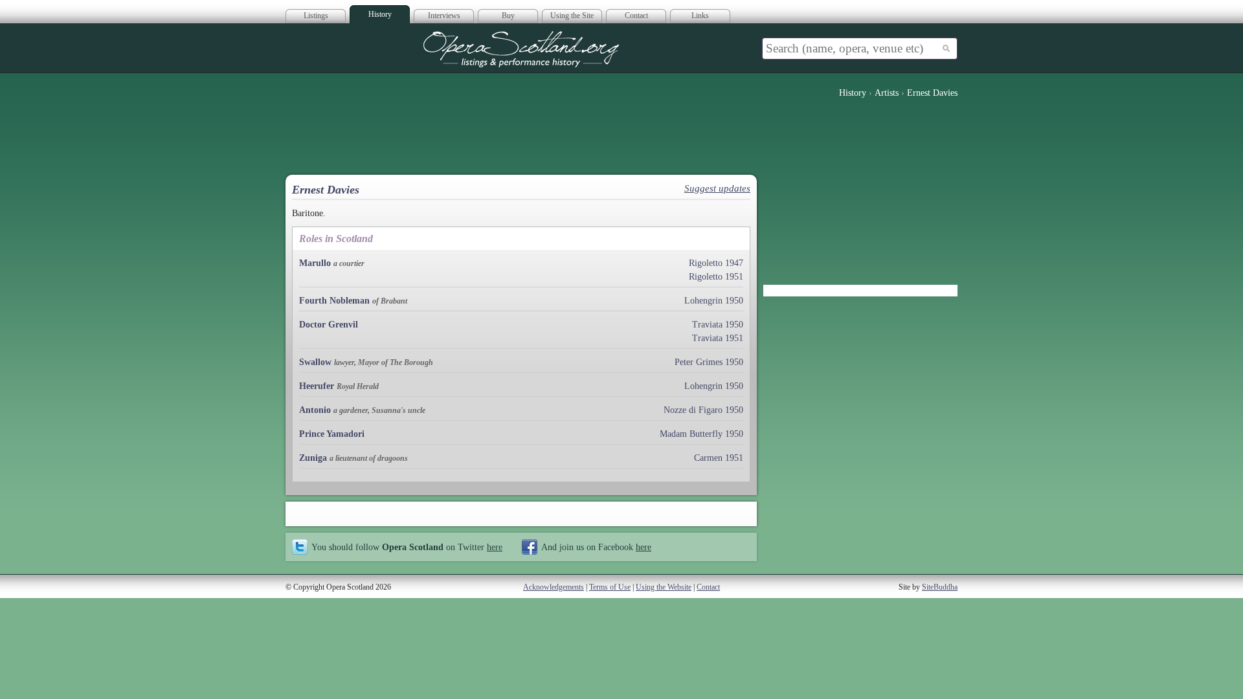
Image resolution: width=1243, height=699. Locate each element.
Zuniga (314, 458)
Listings (316, 15)
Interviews (444, 15)
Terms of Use (610, 587)
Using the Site (572, 15)
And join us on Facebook (596, 547)
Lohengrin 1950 (713, 300)
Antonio (315, 410)
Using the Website (663, 587)
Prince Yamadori (331, 434)
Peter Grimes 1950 (709, 362)
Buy (508, 15)
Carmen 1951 (718, 458)
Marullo (315, 263)
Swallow (315, 362)
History (380, 14)
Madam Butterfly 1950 (701, 434)
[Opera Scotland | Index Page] (521, 49)
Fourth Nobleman (334, 300)
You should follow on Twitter (406, 547)
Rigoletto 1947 (716, 263)
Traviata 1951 (717, 338)
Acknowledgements (553, 587)
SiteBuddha (939, 587)
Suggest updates (717, 188)
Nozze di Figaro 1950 (703, 410)
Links (700, 15)
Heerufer (316, 386)
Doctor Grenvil (328, 324)
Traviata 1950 (717, 324)
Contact (636, 15)
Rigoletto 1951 (716, 277)
